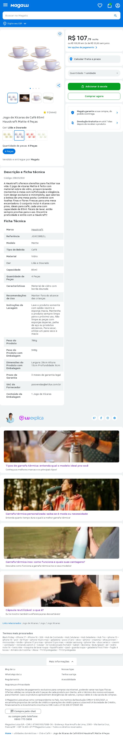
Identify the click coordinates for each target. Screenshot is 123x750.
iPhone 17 (21, 637)
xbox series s (103, 642)
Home (8, 733)
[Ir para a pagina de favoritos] (100, 5)
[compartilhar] (59, 85)
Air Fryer (24, 640)
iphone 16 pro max (39, 640)
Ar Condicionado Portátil (58, 645)
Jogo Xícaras (53, 623)
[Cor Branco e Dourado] (8, 135)
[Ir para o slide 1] (30, 88)
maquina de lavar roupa (36, 647)
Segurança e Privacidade (17, 685)
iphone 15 (112, 637)
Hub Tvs (102, 637)
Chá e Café (44, 733)
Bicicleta (86, 645)
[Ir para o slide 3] (36, 88)
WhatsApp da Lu (13, 674)
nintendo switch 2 (26, 645)
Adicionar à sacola (96, 86)
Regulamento (12, 679)
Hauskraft (37, 229)
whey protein (109, 640)
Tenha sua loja (69, 674)
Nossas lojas (68, 669)
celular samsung (74, 642)
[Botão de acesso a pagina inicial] (52, 5)
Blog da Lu (10, 669)
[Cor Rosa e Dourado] (31, 135)
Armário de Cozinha (20, 650)
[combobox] (61, 15)
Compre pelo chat (25, 711)
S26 (41, 637)
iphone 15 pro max (54, 642)
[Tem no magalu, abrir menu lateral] (5, 5)
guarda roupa (78, 647)
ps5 (16, 640)
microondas (9, 642)
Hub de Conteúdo (54, 637)
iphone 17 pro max (34, 642)
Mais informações (59, 661)
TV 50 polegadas (48, 650)
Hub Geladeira (88, 637)
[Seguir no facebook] (101, 417)
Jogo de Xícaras (30, 623)
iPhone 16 (32, 637)
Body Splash (98, 645)
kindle (20, 642)
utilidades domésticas (25, 733)
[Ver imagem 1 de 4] (35, 59)
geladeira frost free (97, 647)
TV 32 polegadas (67, 650)
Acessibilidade (69, 679)
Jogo (42, 623)
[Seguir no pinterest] (114, 417)
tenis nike (17, 647)
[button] (115, 16)
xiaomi (115, 642)
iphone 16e (89, 642)
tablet (76, 645)
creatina (96, 640)
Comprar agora (94, 96)
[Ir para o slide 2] (33, 88)
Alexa (35, 650)
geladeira (55, 640)
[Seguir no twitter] (94, 417)
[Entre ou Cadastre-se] (117, 5)
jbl (107, 645)
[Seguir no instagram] (108, 417)
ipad (67, 647)
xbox (78, 640)
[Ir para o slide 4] (38, 88)
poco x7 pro (68, 640)
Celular (40, 645)
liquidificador (56, 647)
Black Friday (8, 637)
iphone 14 (7, 640)
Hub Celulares (72, 637)
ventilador (9, 645)
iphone (86, 640)
